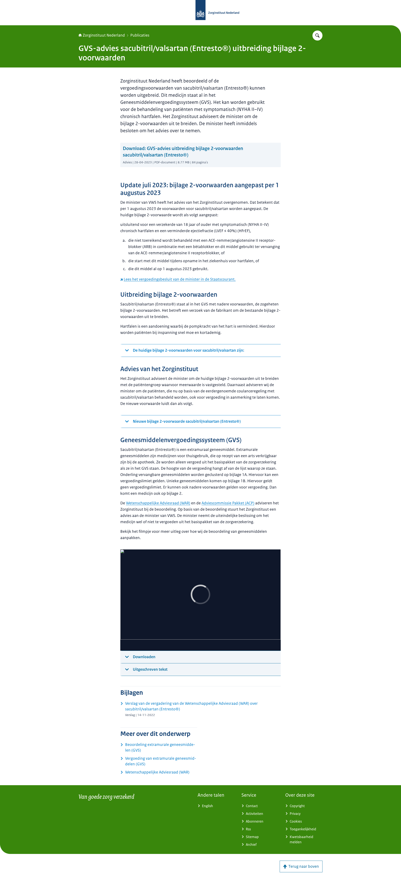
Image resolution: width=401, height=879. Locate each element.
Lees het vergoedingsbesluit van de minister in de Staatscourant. (180, 279)
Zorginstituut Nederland (104, 35)
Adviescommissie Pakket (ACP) (228, 503)
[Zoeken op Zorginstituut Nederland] (317, 36)
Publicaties (139, 35)
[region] (200, 600)
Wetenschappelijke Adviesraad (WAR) (158, 503)
